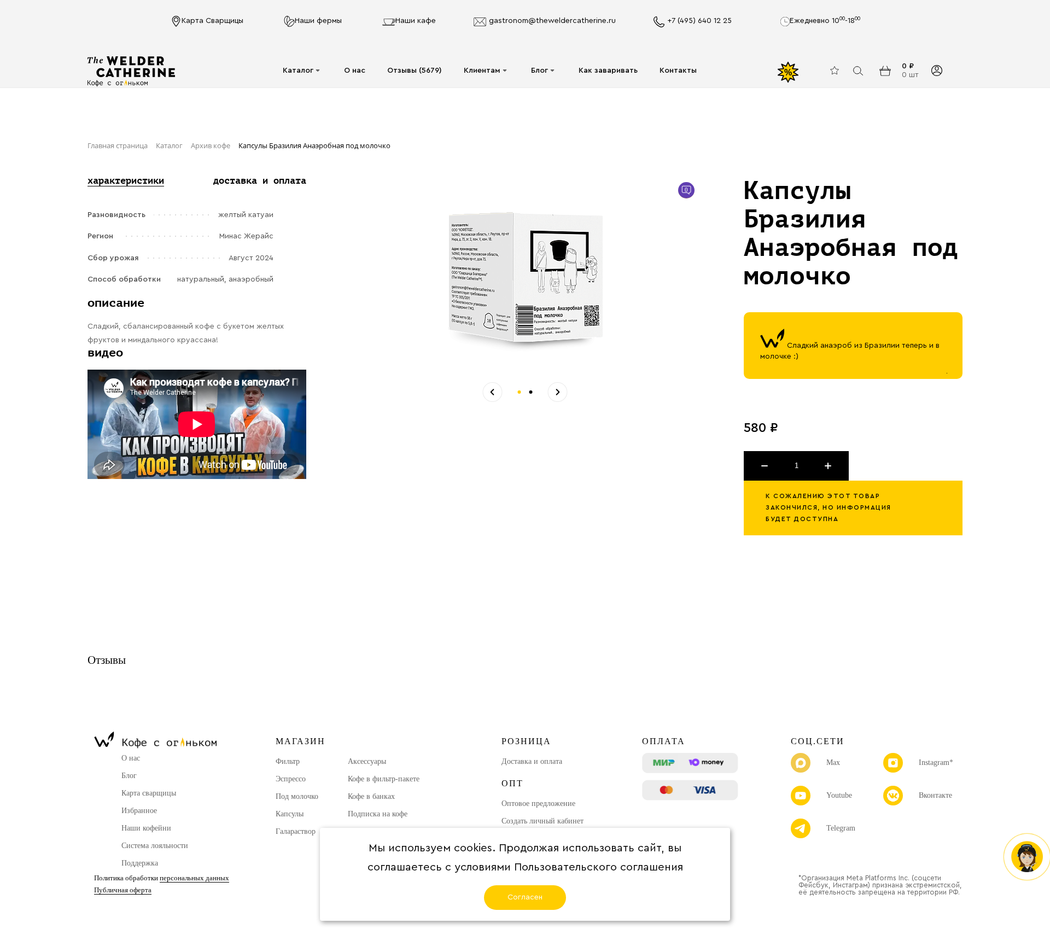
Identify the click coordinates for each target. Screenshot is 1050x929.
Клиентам (482, 70)
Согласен (525, 897)
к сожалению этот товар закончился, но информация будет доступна (828, 507)
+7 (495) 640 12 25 (699, 21)
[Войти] (936, 70)
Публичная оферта (122, 890)
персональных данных (194, 878)
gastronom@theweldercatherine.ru (552, 21)
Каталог (298, 70)
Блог (539, 70)
